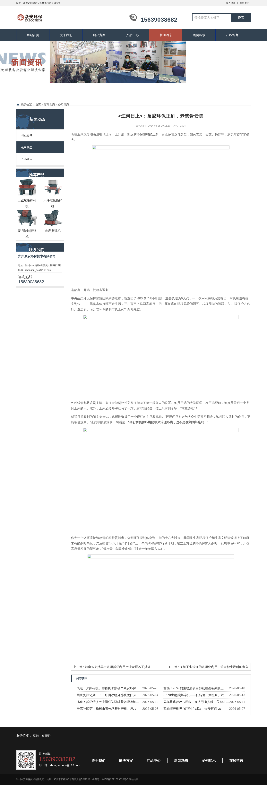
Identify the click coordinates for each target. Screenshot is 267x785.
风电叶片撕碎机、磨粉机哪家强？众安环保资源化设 (108, 689)
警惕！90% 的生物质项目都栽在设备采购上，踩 (195, 689)
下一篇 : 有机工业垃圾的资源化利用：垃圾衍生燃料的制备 (208, 667)
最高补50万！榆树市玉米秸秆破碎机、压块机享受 (108, 709)
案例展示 (244, 3)
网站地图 (133, 779)
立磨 (36, 735)
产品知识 (26, 159)
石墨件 (46, 735)
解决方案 (99, 35)
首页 (38, 104)
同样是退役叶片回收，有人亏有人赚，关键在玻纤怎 (196, 702)
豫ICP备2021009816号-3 (115, 779)
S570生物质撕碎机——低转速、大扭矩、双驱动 (195, 695)
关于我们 (66, 35)
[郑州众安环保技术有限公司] (69, 17)
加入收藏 (230, 3)
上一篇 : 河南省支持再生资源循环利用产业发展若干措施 (112, 667)
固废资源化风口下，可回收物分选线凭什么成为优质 (108, 695)
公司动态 (63, 104)
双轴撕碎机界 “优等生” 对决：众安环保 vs (192, 708)
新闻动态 (165, 35)
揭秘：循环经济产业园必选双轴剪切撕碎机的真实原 (108, 702)
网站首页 (33, 35)
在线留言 (232, 35)
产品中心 (132, 35)
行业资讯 (26, 135)
